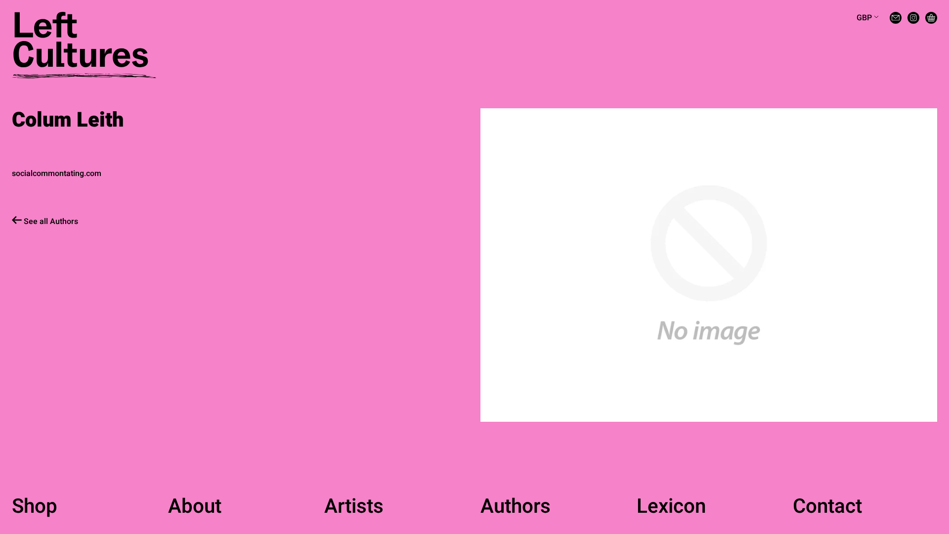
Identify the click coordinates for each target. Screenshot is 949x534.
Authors (515, 507)
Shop (34, 507)
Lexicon (671, 507)
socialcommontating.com (56, 173)
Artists (354, 507)
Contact (827, 507)
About (194, 507)
